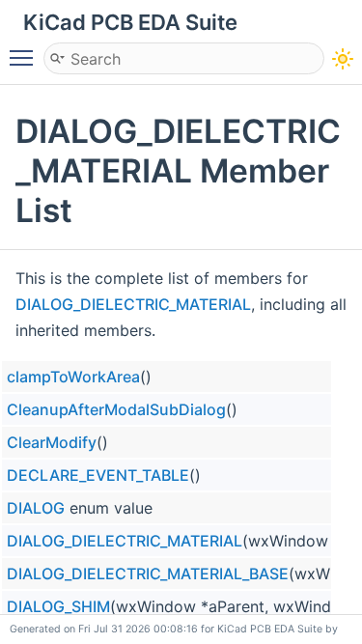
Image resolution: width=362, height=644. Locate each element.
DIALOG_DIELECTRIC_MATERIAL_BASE (148, 573)
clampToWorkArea (73, 376)
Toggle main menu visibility (25, 57)
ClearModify (52, 442)
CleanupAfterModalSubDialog (116, 409)
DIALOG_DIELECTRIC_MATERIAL (133, 304)
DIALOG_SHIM (58, 606)
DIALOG (36, 508)
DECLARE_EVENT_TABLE (98, 475)
